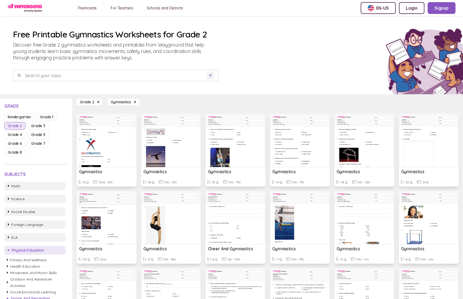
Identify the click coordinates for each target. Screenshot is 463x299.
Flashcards (87, 8)
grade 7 (38, 143)
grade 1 (46, 117)
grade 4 (15, 134)
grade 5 (38, 134)
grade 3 (38, 125)
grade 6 (15, 143)
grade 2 (15, 125)
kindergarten (19, 117)
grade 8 (15, 152)
